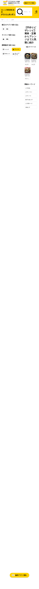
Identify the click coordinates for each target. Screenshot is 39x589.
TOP (2, 19)
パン (7, 19)
